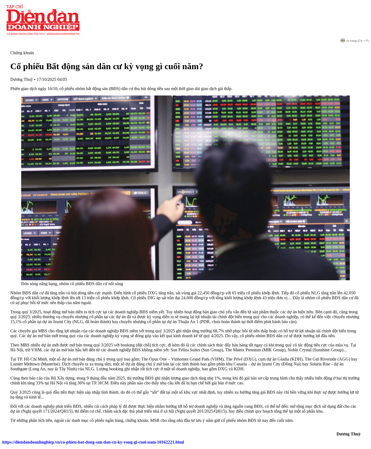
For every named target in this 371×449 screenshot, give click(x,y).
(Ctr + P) (358, 40)
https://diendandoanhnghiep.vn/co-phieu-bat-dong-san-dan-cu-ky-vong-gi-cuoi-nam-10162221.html (93, 442)
